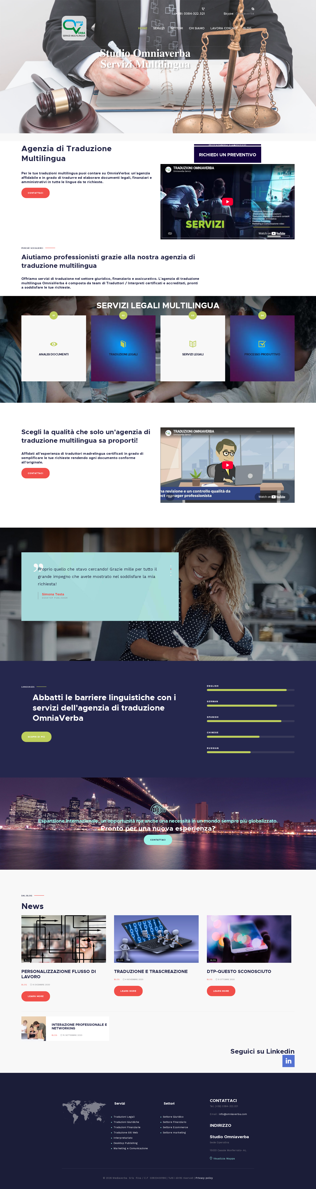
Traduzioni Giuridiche (126, 1122)
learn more (36, 996)
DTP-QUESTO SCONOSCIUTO (239, 971)
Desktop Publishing (126, 1143)
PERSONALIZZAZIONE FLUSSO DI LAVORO (58, 974)
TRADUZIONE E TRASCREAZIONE (151, 971)
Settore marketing (174, 1132)
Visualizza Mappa (224, 1158)
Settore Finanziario (174, 1122)
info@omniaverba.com (233, 1114)
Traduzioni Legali (124, 1116)
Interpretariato (123, 1137)
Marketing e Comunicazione (131, 1148)
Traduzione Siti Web (126, 1132)
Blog (24, 985)
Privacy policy (204, 1177)
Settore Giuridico (173, 1116)
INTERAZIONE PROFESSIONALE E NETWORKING (79, 1026)
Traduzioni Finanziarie (127, 1127)
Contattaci (158, 839)
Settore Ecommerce (175, 1127)
